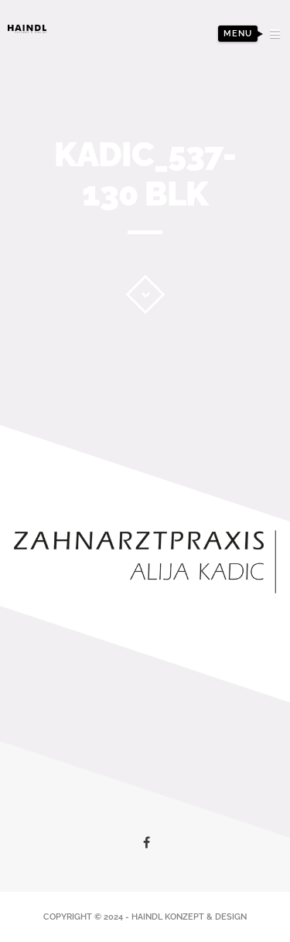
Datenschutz (226, 162)
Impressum (233, 138)
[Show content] (144, 294)
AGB (252, 186)
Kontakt (239, 114)
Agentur (238, 66)
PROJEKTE (237, 90)
